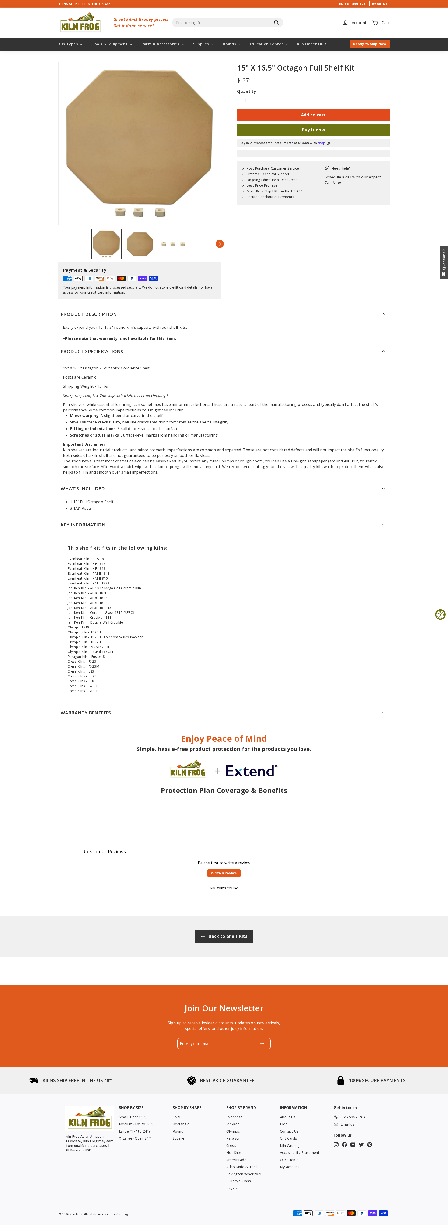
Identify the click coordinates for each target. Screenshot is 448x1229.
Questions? (444, 260)
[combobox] (227, 22)
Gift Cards (288, 1138)
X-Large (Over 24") (135, 1138)
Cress (231, 1145)
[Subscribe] (262, 1043)
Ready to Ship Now (369, 44)
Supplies (201, 44)
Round (178, 1131)
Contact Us (289, 1131)
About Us (288, 1117)
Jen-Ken (233, 1124)
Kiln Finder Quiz (311, 44)
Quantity (246, 91)
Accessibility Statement (299, 1152)
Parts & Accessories (161, 44)
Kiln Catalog (290, 1145)
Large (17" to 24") (134, 1131)
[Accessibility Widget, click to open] (440, 614)
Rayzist (232, 1188)
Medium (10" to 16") (136, 1124)
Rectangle (181, 1124)
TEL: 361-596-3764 (352, 3)
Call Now (333, 182)
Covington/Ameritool (243, 1173)
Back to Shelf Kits (227, 936)
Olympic (233, 1131)
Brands (230, 44)
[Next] (220, 244)
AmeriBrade (236, 1159)
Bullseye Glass (238, 1180)
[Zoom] (140, 143)
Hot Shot (234, 1152)
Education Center (267, 44)
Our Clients (289, 1159)
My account (289, 1166)
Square (178, 1138)
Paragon (233, 1138)
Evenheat (234, 1117)
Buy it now (313, 130)
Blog (284, 1124)
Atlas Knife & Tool (241, 1166)
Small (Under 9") (132, 1117)
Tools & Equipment (110, 44)
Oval (176, 1117)
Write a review (224, 873)
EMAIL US (379, 3)
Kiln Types (68, 44)
